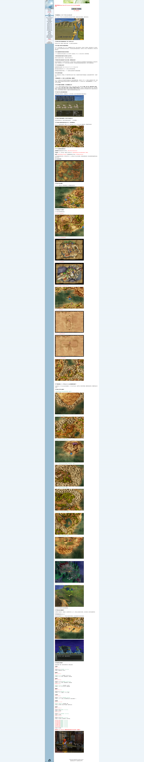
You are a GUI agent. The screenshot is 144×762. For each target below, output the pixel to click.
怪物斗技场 (49, 32)
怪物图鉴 (49, 31)
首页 (49, 13)
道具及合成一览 (49, 29)
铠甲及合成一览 (49, 24)
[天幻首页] (49, 9)
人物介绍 (49, 16)
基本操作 (49, 14)
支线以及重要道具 (49, 21)
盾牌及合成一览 (49, 25)
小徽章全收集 (49, 34)
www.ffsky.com (72, 760)
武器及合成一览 (49, 23)
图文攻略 (49, 20)
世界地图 (49, 33)
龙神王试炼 (49, 22)
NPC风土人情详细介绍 (49, 17)
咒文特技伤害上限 (49, 30)
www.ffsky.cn (79, 760)
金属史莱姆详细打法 (49, 37)
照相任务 (49, 38)
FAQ (49, 15)
